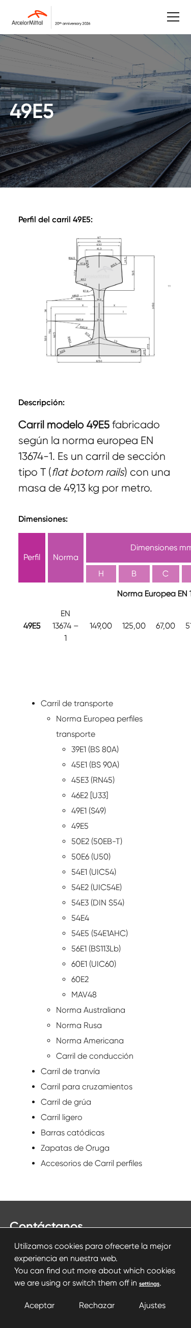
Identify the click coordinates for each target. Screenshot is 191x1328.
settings (149, 1283)
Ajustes (152, 1305)
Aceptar (39, 1305)
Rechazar (97, 1305)
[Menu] (168, 17)
